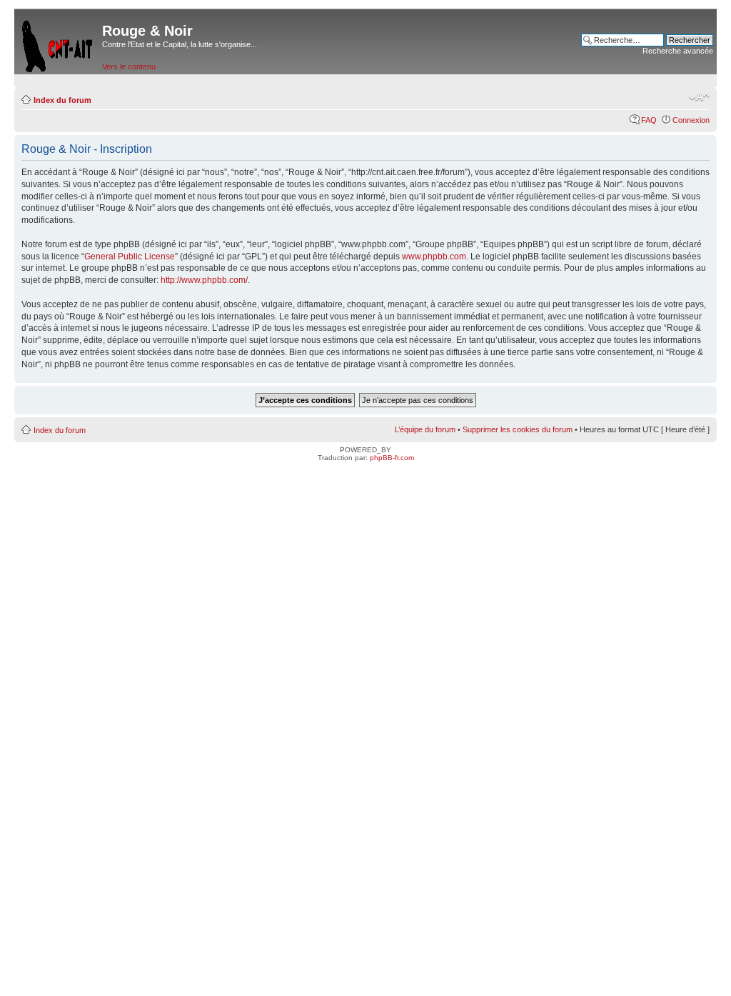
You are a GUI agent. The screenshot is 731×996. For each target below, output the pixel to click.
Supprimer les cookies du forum (518, 429)
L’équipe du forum (425, 429)
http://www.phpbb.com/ (204, 280)
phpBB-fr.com (392, 458)
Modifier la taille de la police (699, 97)
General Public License (129, 257)
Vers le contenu (129, 66)
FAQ (649, 120)
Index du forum (62, 100)
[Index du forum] (58, 43)
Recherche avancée (677, 50)
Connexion (691, 120)
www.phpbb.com (434, 257)
